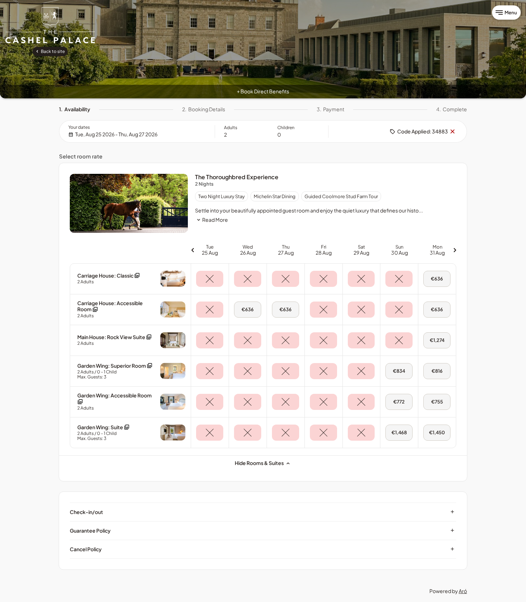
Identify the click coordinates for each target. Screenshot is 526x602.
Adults (230, 127)
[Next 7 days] (455, 250)
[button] (108, 278)
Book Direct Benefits (263, 91)
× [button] (452, 131)
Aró (463, 591)
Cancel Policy (262, 549)
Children (285, 127)
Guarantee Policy (262, 530)
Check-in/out (262, 511)
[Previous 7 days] (192, 250)
